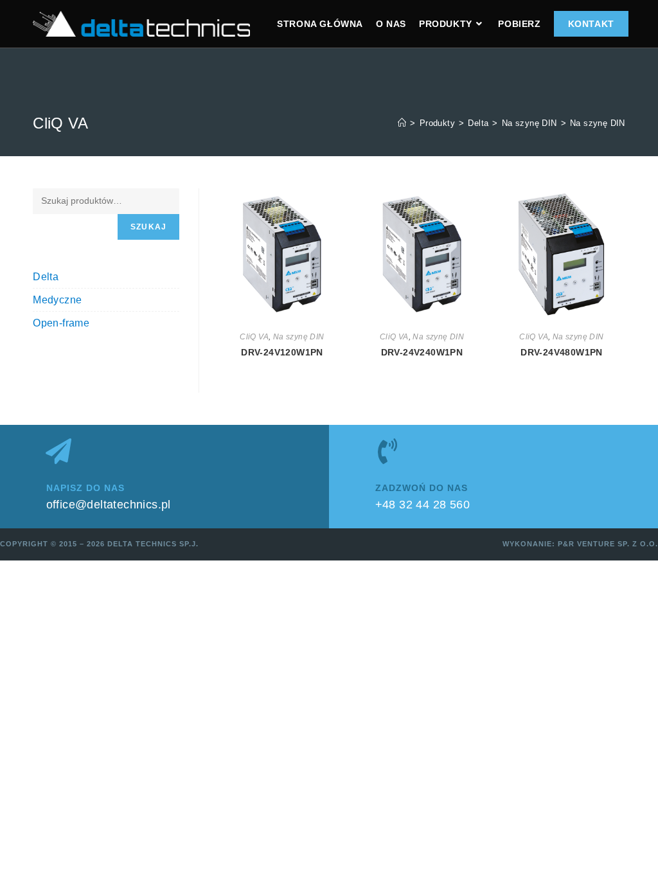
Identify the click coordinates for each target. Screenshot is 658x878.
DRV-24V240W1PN (422, 352)
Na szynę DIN (597, 123)
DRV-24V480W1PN (561, 352)
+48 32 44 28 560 (422, 504)
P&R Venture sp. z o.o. (608, 544)
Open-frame (61, 323)
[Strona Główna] (402, 123)
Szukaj (148, 226)
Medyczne (57, 299)
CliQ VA (254, 336)
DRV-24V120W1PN (282, 352)
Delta (45, 276)
